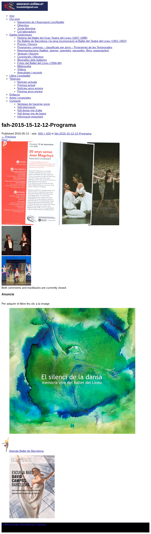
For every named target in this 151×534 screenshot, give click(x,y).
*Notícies (14, 78)
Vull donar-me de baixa (31, 113)
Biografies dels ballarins (32, 59)
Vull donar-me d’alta (29, 110)
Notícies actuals (27, 81)
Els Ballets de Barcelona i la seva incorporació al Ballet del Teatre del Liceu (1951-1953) (72, 41)
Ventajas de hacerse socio (33, 104)
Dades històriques (20, 34)
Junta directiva (26, 28)
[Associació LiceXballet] (25, 9)
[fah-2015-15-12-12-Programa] (61, 224)
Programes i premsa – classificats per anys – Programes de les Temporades (64, 47)
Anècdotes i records (29, 72)
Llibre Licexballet (19, 75)
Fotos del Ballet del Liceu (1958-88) (39, 63)
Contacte (15, 100)
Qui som (14, 18)
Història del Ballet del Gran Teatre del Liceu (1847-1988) (52, 37)
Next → (6, 139)
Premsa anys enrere (30, 91)
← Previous (9, 136)
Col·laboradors (26, 31)
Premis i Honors (27, 44)
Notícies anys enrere (30, 88)
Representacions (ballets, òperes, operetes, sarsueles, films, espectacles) (63, 50)
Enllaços (14, 94)
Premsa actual (26, 85)
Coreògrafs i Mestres (30, 56)
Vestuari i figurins (28, 53)
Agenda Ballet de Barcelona (26, 450)
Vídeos (21, 69)
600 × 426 (44, 133)
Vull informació (26, 107)
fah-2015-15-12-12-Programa (72, 133)
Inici (11, 15)
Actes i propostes (20, 97)
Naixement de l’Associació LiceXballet (40, 22)
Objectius (23, 25)
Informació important (30, 116)
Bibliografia (24, 66)
